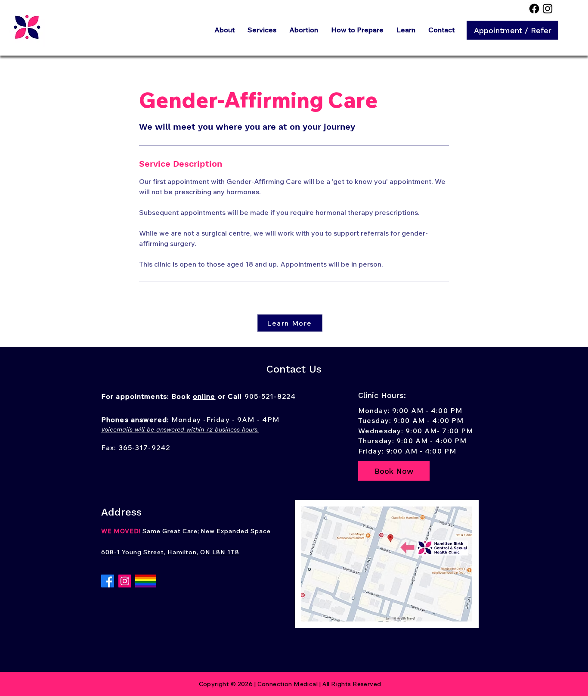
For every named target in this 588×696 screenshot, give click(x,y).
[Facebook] (534, 8)
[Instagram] (547, 8)
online (204, 396)
